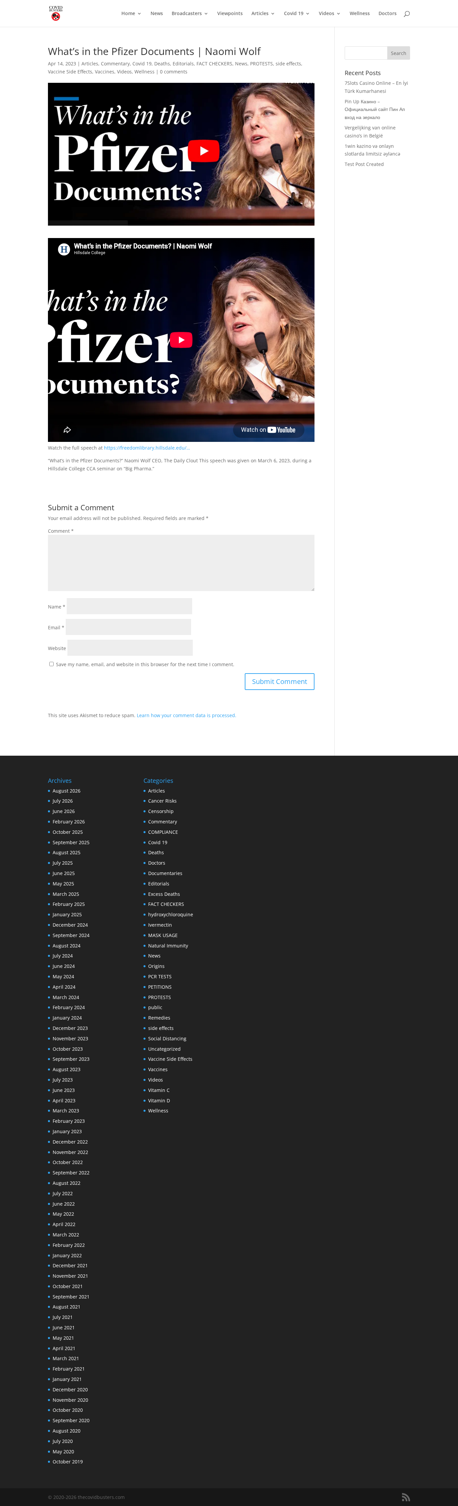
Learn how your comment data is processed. (186, 715)
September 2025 (71, 842)
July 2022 (63, 1193)
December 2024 (70, 925)
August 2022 (66, 1183)
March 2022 (66, 1234)
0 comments (173, 71)
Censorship (161, 811)
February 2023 (69, 1121)
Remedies (159, 1018)
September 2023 (71, 1059)
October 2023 (68, 1049)
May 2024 (63, 976)
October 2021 (68, 1286)
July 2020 (63, 1441)
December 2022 (70, 1142)
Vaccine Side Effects (70, 71)
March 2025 (66, 894)
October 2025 (68, 832)
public (155, 1007)
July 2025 (63, 863)
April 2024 (64, 987)
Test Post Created (364, 164)
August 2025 (66, 852)
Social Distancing (167, 1038)
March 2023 (66, 1110)
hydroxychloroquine (170, 914)
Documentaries (165, 873)
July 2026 (63, 801)
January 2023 (67, 1131)
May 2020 (63, 1451)
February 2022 (69, 1245)
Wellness (360, 13)
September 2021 (71, 1296)
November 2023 (70, 1038)
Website (57, 648)
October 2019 (68, 1461)
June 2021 (64, 1327)
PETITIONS (160, 987)
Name (56, 606)
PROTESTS (261, 63)
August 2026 (66, 791)
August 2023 (66, 1069)
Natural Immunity (168, 945)
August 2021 (66, 1307)
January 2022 (67, 1255)
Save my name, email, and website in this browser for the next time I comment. (145, 664)
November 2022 (70, 1152)
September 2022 (71, 1172)
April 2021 (64, 1348)
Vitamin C (159, 1090)
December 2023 (70, 1028)
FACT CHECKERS (214, 63)
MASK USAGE (163, 935)
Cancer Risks (162, 801)
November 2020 (70, 1400)
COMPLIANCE (163, 832)
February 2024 (69, 1007)
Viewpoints (230, 13)
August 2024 (66, 945)
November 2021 (70, 1276)
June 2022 (64, 1204)
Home (128, 13)
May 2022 (63, 1214)
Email (56, 627)
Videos (326, 13)
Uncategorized (164, 1049)
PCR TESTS (160, 976)
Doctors (388, 13)
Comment (61, 531)
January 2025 (67, 914)
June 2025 (64, 873)
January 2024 (67, 1018)
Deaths (162, 63)
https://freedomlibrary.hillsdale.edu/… (147, 448)
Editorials (183, 63)
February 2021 (69, 1369)
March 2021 (66, 1358)
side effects (288, 63)
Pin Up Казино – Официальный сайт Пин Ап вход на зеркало (375, 109)
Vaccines (104, 71)
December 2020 (70, 1389)
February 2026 (69, 821)
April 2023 (64, 1100)
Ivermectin (160, 925)
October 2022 (68, 1162)
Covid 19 (293, 13)
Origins (156, 966)
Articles (260, 13)
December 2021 (70, 1265)
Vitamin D (159, 1100)
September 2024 (71, 935)
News (157, 13)
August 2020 (66, 1431)
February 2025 (69, 904)
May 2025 (63, 883)
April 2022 (64, 1224)
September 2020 (71, 1420)
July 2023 (63, 1080)
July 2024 (63, 955)
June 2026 (64, 811)
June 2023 (64, 1090)
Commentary (115, 63)
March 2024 (66, 997)
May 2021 (63, 1338)
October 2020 (68, 1410)
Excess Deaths (164, 894)
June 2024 (64, 966)
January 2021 (67, 1379)
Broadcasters (187, 13)
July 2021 (63, 1317)
